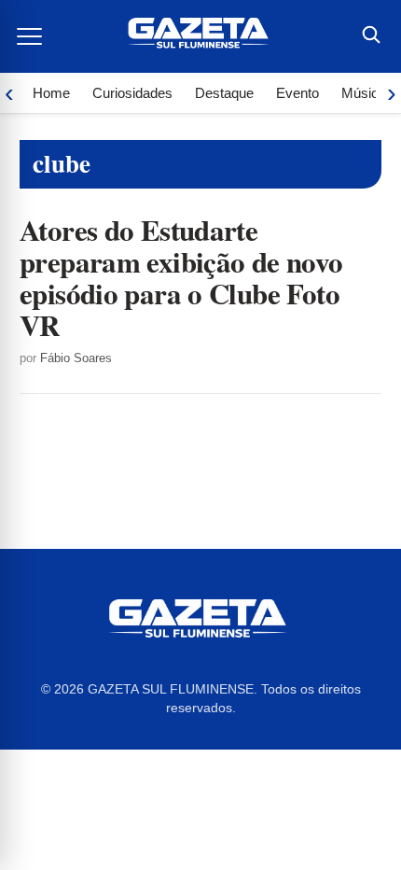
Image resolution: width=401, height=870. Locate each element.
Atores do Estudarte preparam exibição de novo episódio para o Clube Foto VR (181, 277)
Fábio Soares (76, 358)
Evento (297, 93)
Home (51, 93)
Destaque (224, 93)
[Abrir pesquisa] (370, 36)
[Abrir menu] (30, 36)
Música (363, 93)
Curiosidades (132, 93)
